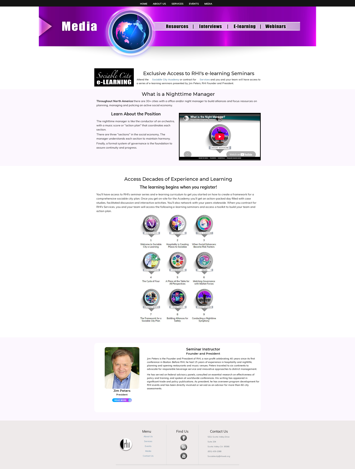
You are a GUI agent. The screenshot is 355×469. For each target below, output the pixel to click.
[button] (143, 3)
